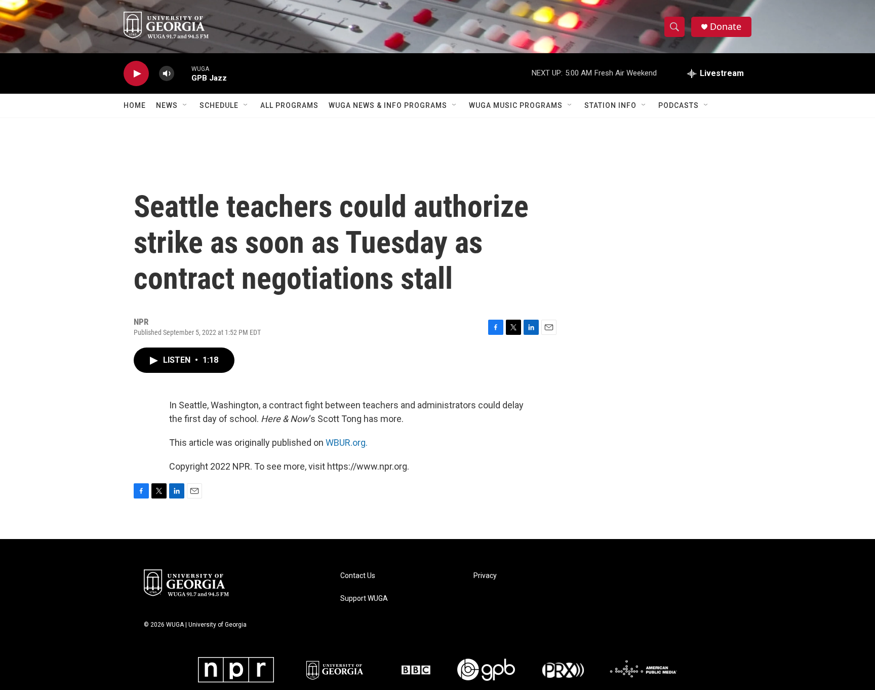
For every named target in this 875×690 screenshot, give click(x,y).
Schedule (219, 105)
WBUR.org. (347, 442)
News (167, 105)
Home (135, 105)
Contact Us (357, 576)
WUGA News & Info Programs (388, 105)
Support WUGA (364, 598)
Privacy (485, 576)
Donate (725, 26)
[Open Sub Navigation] (185, 105)
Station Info (610, 105)
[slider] (182, 73)
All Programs (289, 105)
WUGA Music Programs (516, 105)
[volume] (166, 73)
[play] (136, 74)
